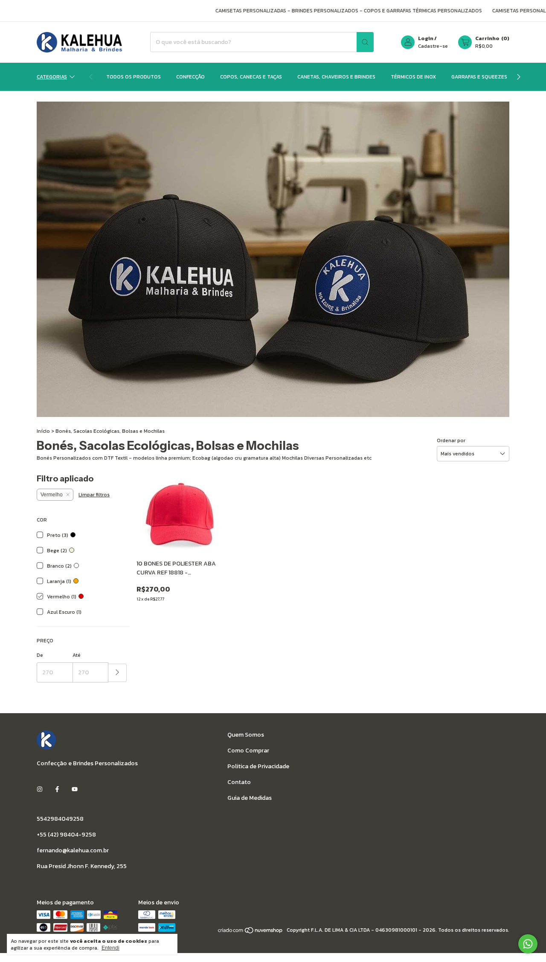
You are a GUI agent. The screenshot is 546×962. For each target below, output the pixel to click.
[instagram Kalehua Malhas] (40, 789)
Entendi (110, 948)
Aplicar (117, 673)
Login (425, 38)
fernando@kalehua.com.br (73, 850)
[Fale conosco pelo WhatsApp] (527, 943)
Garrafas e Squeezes (479, 77)
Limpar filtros (94, 494)
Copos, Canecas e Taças (251, 77)
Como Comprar (248, 750)
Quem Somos (245, 734)
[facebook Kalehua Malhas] (57, 789)
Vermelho (52, 495)
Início (43, 431)
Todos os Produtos (133, 77)
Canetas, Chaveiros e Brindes (336, 77)
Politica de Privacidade (258, 766)
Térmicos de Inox (413, 77)
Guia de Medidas (249, 797)
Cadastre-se (433, 46)
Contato (239, 782)
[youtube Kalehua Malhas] (75, 789)
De (40, 655)
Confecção (190, 77)
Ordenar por (451, 440)
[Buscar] (365, 42)
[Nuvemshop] (251, 932)
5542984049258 (60, 818)
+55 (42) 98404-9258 (66, 834)
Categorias (52, 77)
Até (77, 655)
